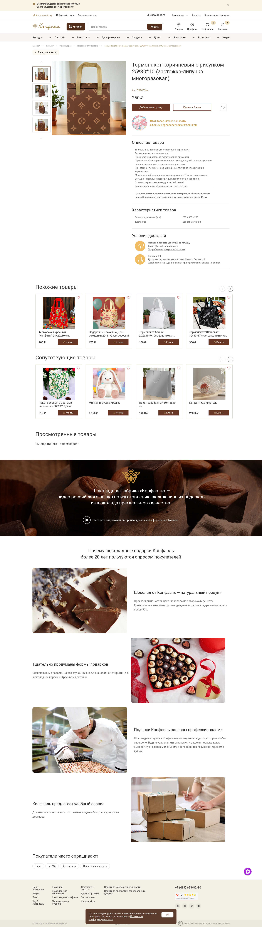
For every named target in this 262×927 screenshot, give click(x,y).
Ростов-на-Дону (44, 15)
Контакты (196, 15)
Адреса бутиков (66, 15)
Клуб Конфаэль (38, 902)
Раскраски (179, 37)
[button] (41, 138)
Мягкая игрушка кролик (104, 402)
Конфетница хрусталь (203, 402)
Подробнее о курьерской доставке (166, 249)
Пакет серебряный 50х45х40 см (157, 404)
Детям (157, 37)
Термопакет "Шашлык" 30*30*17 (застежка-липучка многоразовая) (207, 333)
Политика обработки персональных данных (124, 892)
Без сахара (83, 37)
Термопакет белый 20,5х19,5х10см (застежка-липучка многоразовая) (156, 333)
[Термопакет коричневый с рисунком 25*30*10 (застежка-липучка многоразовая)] (89, 98)
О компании (178, 15)
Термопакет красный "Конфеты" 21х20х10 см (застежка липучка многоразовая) (54, 333)
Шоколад (57, 887)
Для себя (60, 37)
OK (167, 914)
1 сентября (204, 37)
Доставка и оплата (87, 15)
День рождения (111, 37)
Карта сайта (88, 901)
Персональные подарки (60, 902)
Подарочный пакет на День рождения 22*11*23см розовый (109, 333)
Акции (226, 37)
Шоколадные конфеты (65, 897)
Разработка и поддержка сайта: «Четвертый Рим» (206, 923)
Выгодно (37, 37)
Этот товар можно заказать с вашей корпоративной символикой (173, 123)
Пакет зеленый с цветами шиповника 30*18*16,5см (55, 404)
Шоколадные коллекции (59, 892)
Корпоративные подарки (217, 15)
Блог (35, 897)
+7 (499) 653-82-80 (188, 887)
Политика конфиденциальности (122, 887)
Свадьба (137, 37)
